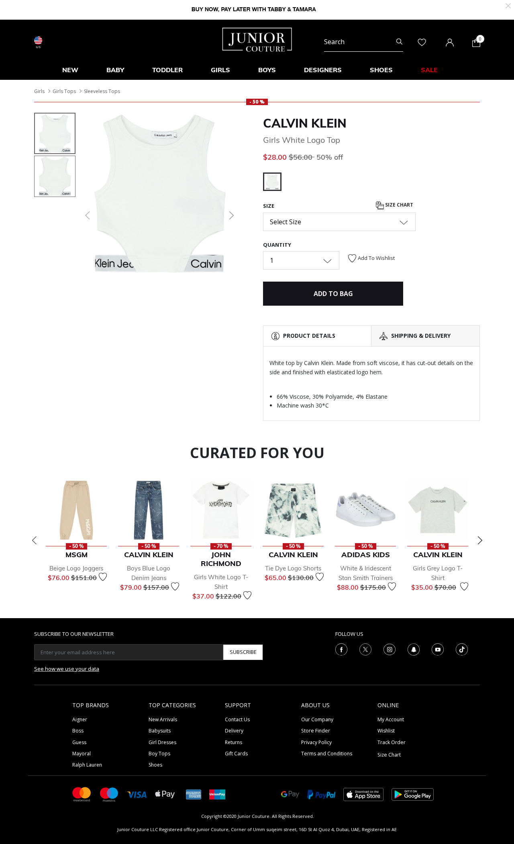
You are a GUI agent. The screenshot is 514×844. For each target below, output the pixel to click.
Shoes (155, 764)
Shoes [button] (381, 70)
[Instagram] (389, 648)
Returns (233, 742)
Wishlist (386, 730)
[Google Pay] (290, 794)
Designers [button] (323, 70)
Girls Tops (64, 91)
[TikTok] (462, 648)
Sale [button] (429, 70)
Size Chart (398, 205)
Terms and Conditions (326, 753)
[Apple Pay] (165, 794)
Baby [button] (115, 70)
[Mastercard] (82, 794)
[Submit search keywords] (399, 42)
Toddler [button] (167, 70)
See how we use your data (66, 668)
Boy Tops (159, 753)
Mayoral (81, 753)
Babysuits (160, 730)
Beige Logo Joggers (76, 568)
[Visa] (137, 794)
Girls (39, 91)
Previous (34, 540)
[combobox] (363, 42)
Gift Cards (236, 753)
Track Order (391, 742)
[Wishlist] (103, 577)
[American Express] (193, 794)
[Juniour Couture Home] (257, 38)
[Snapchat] (414, 648)
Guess (79, 742)
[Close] (508, 5)
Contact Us (237, 719)
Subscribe (243, 651)
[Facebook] (341, 648)
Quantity (277, 244)
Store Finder (315, 730)
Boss (78, 730)
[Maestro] (109, 794)
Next (480, 540)
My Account (390, 719)
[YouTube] (438, 648)
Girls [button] (220, 70)
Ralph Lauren (87, 764)
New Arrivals (163, 719)
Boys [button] (267, 70)
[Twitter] (365, 648)
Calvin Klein (305, 123)
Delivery (234, 730)
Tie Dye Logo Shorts (293, 568)
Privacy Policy (316, 742)
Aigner (79, 719)
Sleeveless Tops (102, 91)
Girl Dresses (162, 742)
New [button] (70, 70)
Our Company (317, 719)
